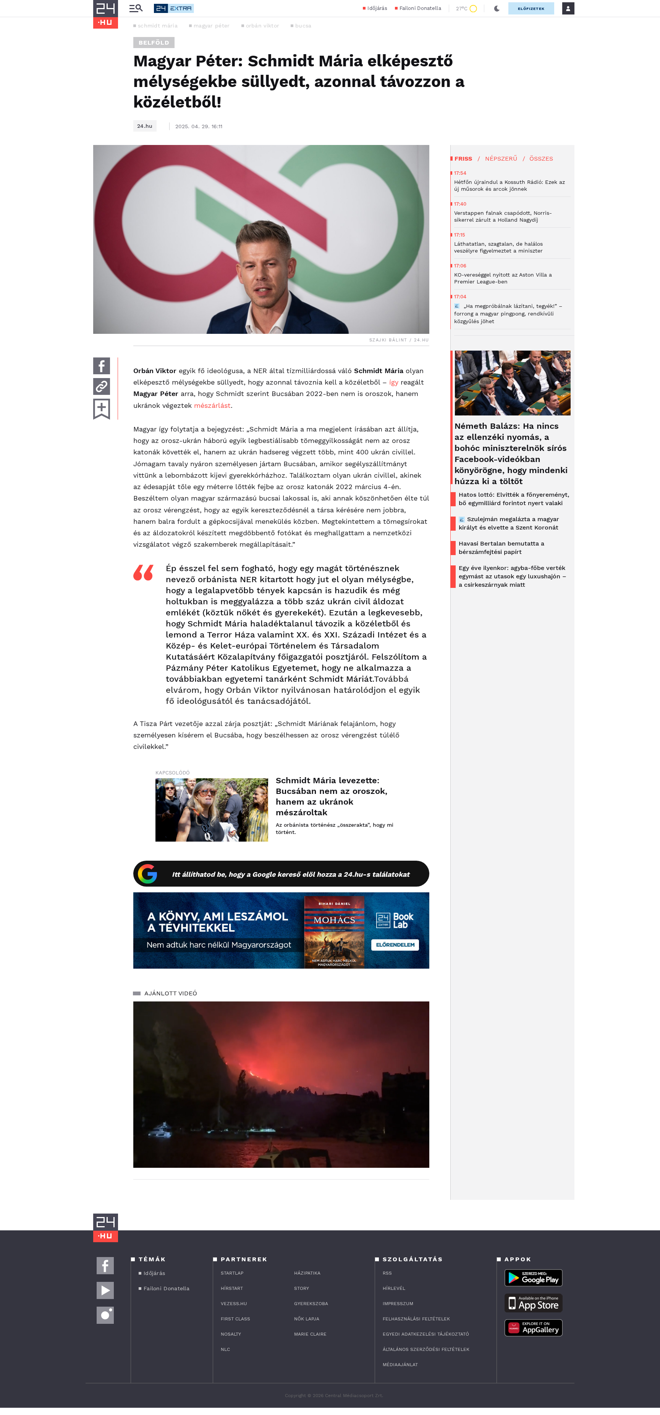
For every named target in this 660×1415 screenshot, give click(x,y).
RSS (387, 1273)
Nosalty (231, 1334)
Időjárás (377, 8)
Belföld (154, 42)
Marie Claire (310, 1334)
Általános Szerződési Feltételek (426, 1349)
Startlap (232, 1273)
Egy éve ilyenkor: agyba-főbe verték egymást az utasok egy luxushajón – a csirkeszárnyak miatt (512, 576)
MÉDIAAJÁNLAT (400, 1364)
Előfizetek (531, 8)
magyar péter (212, 26)
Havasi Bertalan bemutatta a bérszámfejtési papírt (501, 547)
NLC (225, 1349)
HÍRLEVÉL (394, 1288)
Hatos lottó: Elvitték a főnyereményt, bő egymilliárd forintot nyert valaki (514, 499)
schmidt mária (158, 26)
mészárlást (212, 405)
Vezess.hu (234, 1303)
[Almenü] (136, 8)
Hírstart (232, 1288)
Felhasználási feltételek (416, 1319)
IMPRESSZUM (398, 1303)
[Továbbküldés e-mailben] (101, 386)
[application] (281, 1084)
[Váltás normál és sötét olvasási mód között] (496, 8)
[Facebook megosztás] (101, 365)
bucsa (303, 26)
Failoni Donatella (420, 8)
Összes (541, 158)
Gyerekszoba (311, 1303)
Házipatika (307, 1273)
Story (301, 1288)
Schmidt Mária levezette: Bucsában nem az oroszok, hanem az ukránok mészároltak (331, 796)
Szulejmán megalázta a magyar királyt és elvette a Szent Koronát (509, 523)
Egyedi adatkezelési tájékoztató (426, 1334)
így (393, 382)
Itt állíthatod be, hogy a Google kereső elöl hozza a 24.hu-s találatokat (290, 874)
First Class (235, 1319)
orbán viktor (263, 26)
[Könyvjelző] (101, 409)
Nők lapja (306, 1319)
